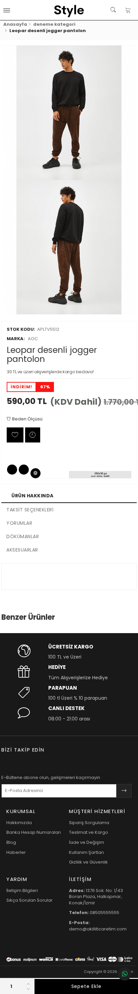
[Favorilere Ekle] (15, 434)
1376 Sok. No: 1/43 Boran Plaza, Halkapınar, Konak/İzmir (96, 896)
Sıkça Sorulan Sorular (29, 900)
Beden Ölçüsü (27, 419)
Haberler (16, 852)
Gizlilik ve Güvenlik (88, 862)
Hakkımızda (19, 822)
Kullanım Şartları (86, 852)
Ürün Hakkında (32, 495)
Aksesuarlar (22, 549)
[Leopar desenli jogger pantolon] (69, 112)
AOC (22, 338)
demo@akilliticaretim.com (98, 925)
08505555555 (94, 912)
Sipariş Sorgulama (89, 822)
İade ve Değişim (86, 842)
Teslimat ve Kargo (88, 832)
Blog (11, 842)
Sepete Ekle (86, 986)
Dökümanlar (22, 536)
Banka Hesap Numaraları (33, 832)
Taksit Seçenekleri (29, 509)
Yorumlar (19, 523)
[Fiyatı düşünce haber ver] (32, 434)
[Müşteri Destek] (124, 974)
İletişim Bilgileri (22, 890)
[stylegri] (68, 10)
